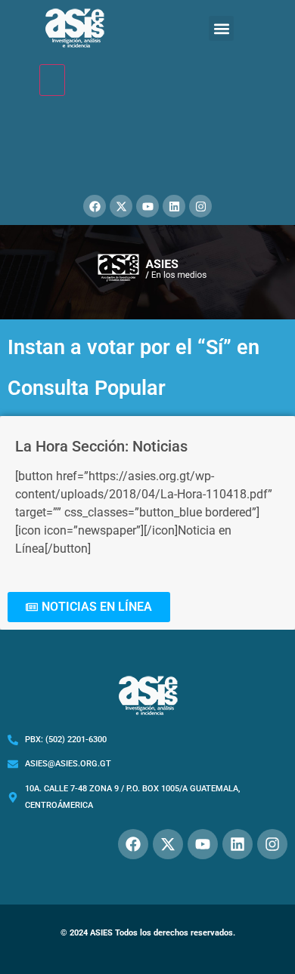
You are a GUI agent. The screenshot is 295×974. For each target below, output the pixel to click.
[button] (221, 28)
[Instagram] (200, 206)
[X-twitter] (121, 206)
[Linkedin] (174, 206)
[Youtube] (147, 206)
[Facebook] (94, 206)
